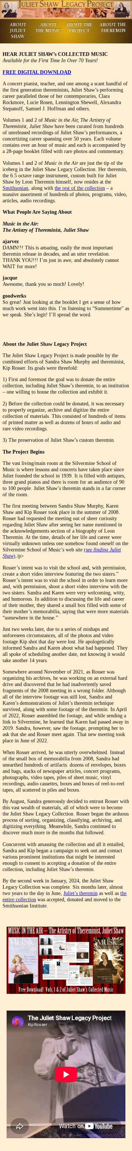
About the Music (48, 28)
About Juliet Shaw (18, 31)
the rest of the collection (80, 188)
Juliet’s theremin (80, 893)
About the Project (79, 28)
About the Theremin (112, 28)
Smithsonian (15, 188)
